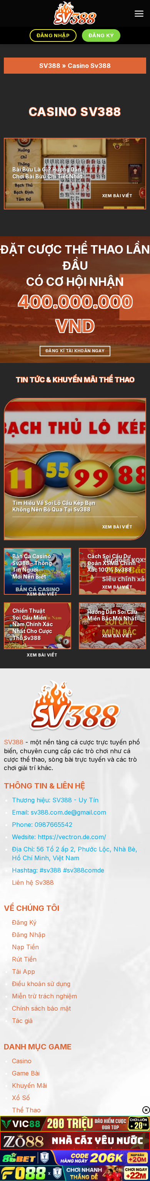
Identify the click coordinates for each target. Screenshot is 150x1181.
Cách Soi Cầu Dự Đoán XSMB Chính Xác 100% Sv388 (111, 563)
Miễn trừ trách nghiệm (44, 996)
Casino (22, 1061)
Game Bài (26, 1073)
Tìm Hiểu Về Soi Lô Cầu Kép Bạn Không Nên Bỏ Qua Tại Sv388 (53, 506)
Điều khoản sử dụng (41, 984)
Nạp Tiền (25, 947)
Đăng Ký (24, 922)
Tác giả (22, 1020)
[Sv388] (75, 13)
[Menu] (139, 13)
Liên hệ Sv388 (33, 882)
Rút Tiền (24, 959)
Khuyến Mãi (29, 1085)
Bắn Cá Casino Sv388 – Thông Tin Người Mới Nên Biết (32, 566)
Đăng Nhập (28, 935)
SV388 (49, 65)
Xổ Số (21, 1098)
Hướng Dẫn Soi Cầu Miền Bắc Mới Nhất (112, 615)
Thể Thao (26, 1110)
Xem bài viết (117, 195)
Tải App (23, 971)
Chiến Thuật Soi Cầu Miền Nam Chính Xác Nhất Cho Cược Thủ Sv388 (32, 624)
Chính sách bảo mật (41, 1008)
